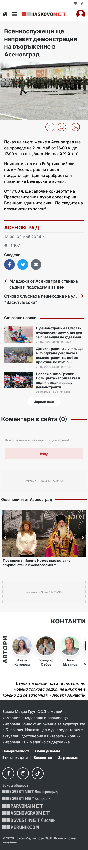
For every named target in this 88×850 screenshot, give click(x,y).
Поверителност (15, 751)
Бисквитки (43, 757)
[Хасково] (44, 14)
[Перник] (20, 827)
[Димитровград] (30, 792)
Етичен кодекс (15, 757)
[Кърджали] (26, 799)
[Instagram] (23, 773)
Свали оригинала (17, 66)
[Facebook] (8, 773)
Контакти (68, 621)
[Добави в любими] (50, 127)
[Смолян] (28, 820)
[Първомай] (22, 806)
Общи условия (47, 751)
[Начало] (5, 14)
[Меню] (14, 14)
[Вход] (81, 14)
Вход (44, 454)
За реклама (68, 757)
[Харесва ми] (63, 127)
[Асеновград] (26, 813)
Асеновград (21, 228)
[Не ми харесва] (77, 127)
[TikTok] (38, 773)
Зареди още (44, 402)
